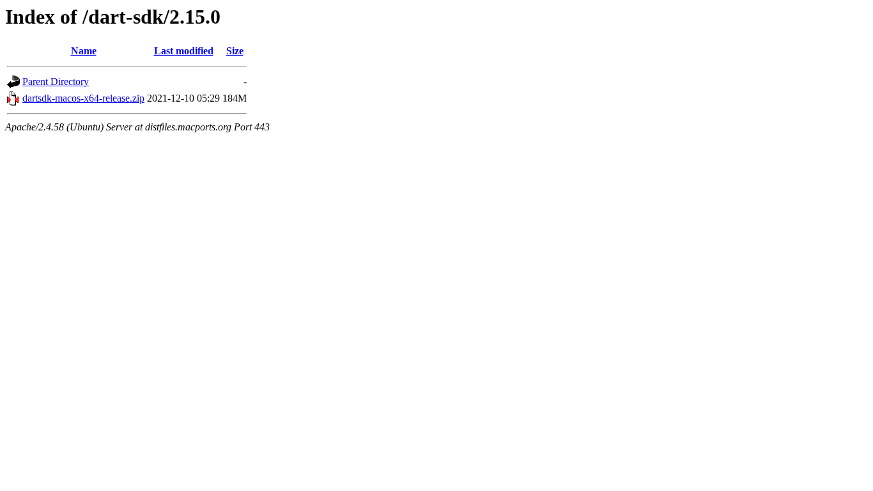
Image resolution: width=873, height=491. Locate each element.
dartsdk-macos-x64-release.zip (83, 98)
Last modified (183, 50)
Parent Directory (55, 81)
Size (234, 50)
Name (84, 50)
